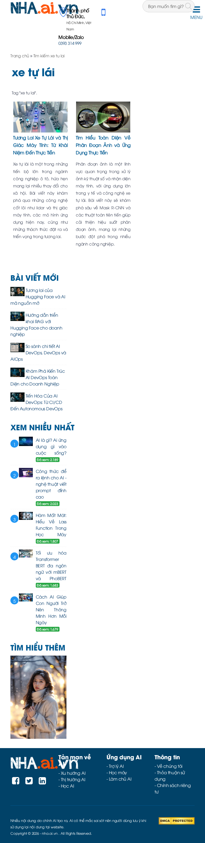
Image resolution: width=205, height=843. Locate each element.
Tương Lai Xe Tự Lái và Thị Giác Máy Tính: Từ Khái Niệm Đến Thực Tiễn (40, 144)
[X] (29, 782)
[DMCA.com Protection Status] (177, 820)
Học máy (118, 772)
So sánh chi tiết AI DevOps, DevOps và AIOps (38, 352)
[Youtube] (42, 782)
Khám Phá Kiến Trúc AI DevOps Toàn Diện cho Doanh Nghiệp (37, 377)
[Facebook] (15, 782)
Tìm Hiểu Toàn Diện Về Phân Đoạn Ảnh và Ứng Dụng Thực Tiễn (103, 144)
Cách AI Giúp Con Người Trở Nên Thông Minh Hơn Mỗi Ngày (51, 609)
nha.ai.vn (49, 833)
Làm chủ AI (120, 779)
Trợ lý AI (116, 766)
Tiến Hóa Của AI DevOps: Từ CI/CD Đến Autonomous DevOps (36, 402)
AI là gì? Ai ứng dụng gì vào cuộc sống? (51, 446)
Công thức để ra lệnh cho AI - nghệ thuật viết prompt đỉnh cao (51, 484)
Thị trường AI (73, 779)
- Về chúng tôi (168, 766)
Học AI (67, 786)
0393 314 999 (69, 43)
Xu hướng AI (73, 773)
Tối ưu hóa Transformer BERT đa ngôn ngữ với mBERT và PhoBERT (51, 565)
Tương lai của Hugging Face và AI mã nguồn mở (37, 296)
